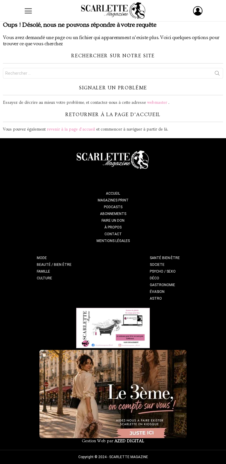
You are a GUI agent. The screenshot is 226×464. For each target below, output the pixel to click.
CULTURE (44, 278)
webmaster (157, 102)
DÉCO (154, 278)
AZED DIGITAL (129, 441)
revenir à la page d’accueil (71, 129)
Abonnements (113, 214)
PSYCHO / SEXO (163, 271)
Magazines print (113, 200)
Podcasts (113, 207)
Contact (113, 234)
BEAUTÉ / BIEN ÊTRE (54, 265)
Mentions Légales (113, 241)
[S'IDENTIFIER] (197, 11)
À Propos (113, 227)
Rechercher (217, 74)
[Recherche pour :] (113, 73)
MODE (42, 258)
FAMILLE (43, 271)
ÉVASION (157, 292)
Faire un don (113, 220)
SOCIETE (157, 265)
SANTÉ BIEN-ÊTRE (165, 258)
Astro (156, 298)
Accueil (113, 193)
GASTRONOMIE (162, 285)
